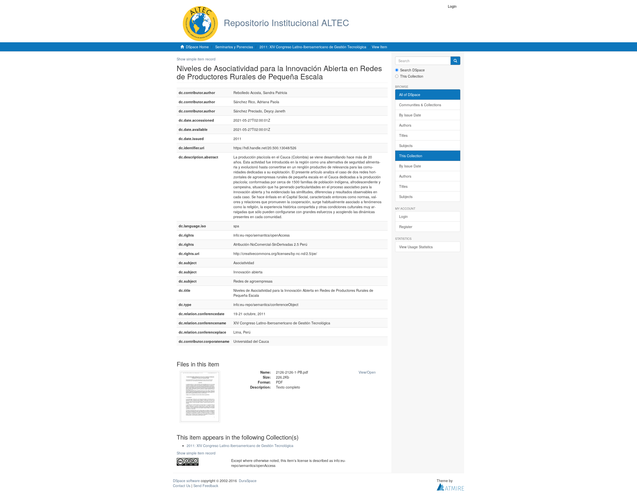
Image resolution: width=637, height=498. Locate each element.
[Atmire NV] (450, 486)
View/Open (367, 372)
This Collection (411, 76)
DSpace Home (197, 46)
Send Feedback (205, 485)
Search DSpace (412, 69)
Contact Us (181, 485)
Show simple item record (196, 58)
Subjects (406, 145)
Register (405, 226)
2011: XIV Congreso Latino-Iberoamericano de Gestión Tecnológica (313, 46)
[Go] (455, 60)
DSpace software (186, 480)
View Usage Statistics (416, 246)
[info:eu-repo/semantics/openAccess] (200, 462)
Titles (403, 135)
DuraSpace (248, 480)
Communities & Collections (420, 104)
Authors (405, 125)
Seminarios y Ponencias (234, 46)
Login (403, 216)
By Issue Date (410, 114)
